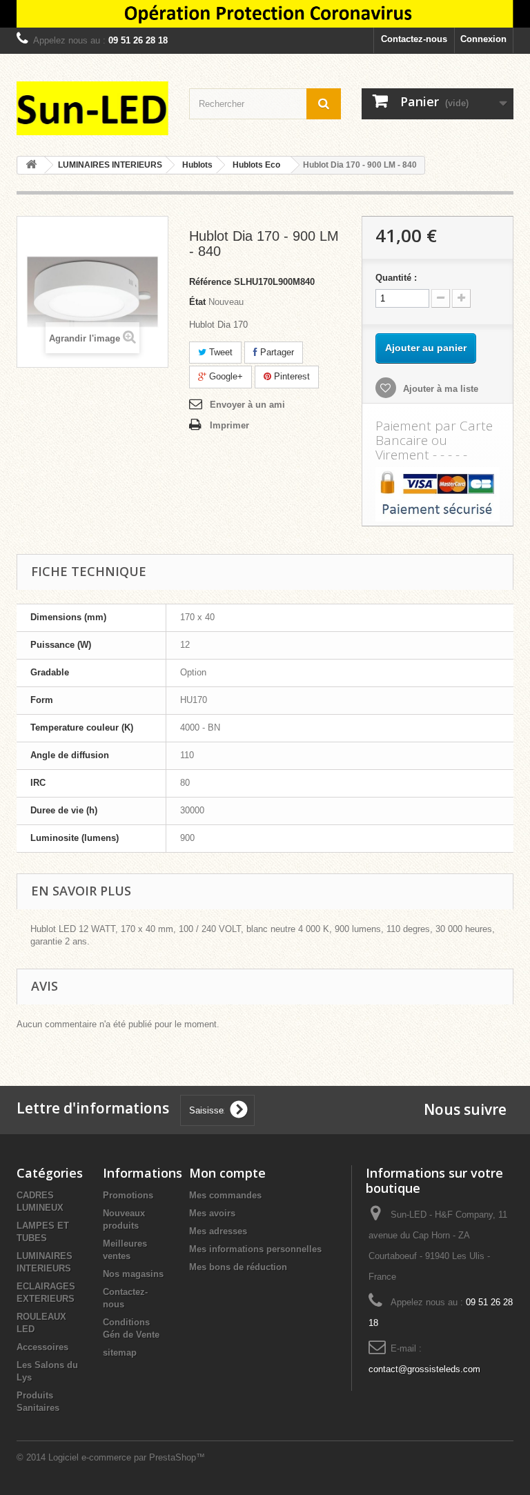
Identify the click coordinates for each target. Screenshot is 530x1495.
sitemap (120, 1352)
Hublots (197, 165)
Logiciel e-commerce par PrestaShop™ (126, 1457)
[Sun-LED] (92, 108)
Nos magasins (133, 1274)
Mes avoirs (212, 1213)
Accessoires (42, 1347)
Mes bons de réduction (238, 1267)
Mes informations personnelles (255, 1249)
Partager (275, 352)
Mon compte (227, 1173)
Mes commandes (225, 1195)
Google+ (224, 376)
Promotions (128, 1195)
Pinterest (290, 376)
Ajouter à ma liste (439, 389)
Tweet (219, 352)
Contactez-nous (414, 39)
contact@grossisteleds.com (424, 1369)
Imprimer (229, 425)
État (197, 302)
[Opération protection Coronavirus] (265, 14)
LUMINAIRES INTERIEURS (110, 165)
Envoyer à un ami (247, 404)
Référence (210, 282)
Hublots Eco (256, 165)
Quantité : (396, 278)
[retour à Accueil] (31, 165)
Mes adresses (218, 1231)
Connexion (483, 39)
